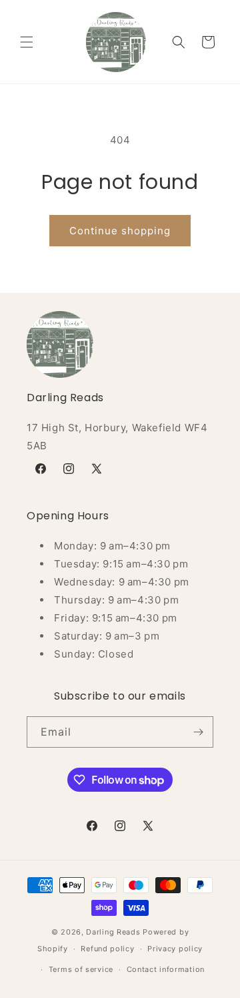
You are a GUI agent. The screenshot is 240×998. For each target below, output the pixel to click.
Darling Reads (113, 932)
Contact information (166, 969)
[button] (26, 42)
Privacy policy (175, 948)
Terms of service (81, 969)
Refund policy (107, 948)
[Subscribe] (198, 732)
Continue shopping (120, 230)
